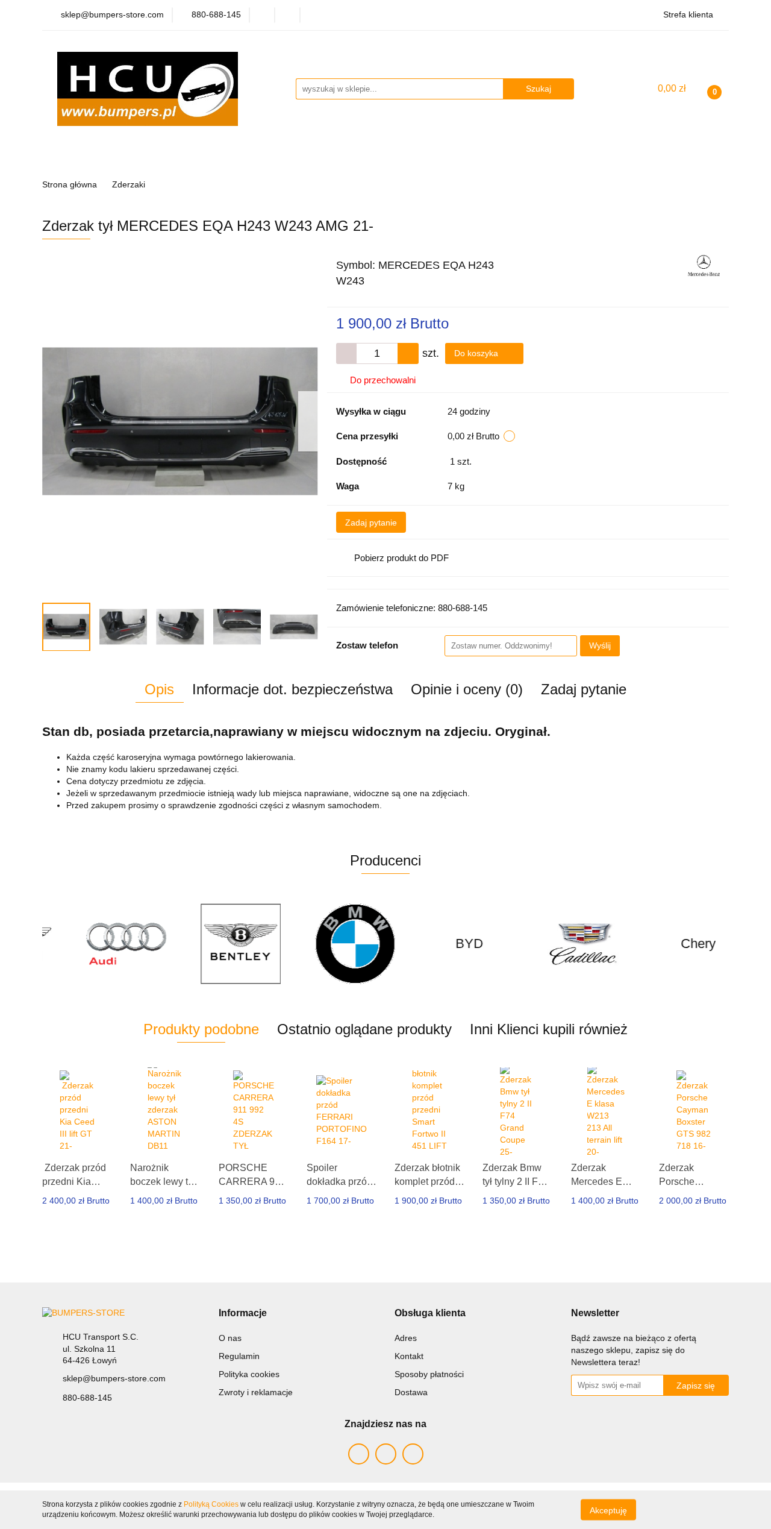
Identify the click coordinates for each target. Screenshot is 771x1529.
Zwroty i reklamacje (256, 1392)
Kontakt (409, 1356)
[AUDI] (99, 944)
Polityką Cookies (211, 1504)
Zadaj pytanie (371, 522)
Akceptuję (608, 1510)
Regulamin (239, 1356)
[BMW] (328, 944)
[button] (243, 1314)
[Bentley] (214, 944)
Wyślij (600, 645)
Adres (406, 1338)
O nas (230, 1338)
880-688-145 (87, 1397)
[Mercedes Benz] (704, 264)
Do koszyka (477, 353)
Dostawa (411, 1392)
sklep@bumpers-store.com (114, 1378)
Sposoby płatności (429, 1374)
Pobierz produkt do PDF (401, 558)
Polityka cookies (249, 1374)
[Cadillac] (557, 944)
